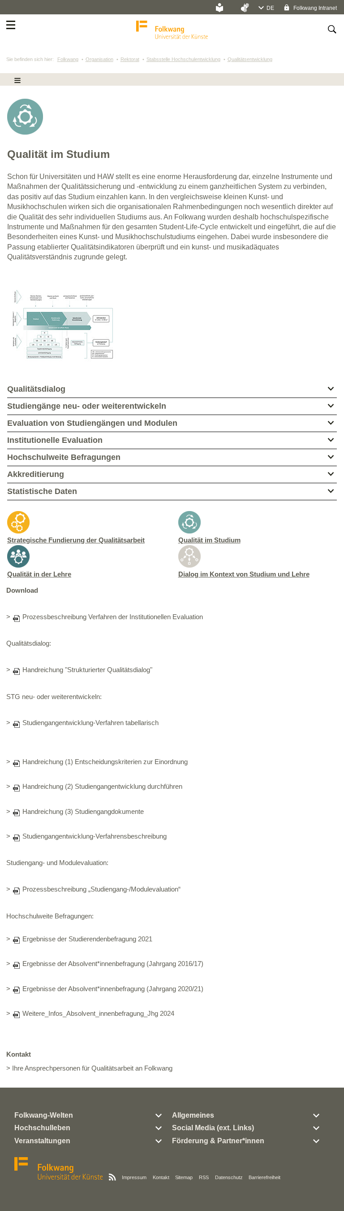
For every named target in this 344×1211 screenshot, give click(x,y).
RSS (204, 1177)
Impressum (134, 1177)
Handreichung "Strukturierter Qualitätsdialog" (87, 669)
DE (270, 8)
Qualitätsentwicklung (250, 59)
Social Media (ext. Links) (213, 1128)
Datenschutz (229, 1177)
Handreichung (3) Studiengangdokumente (83, 811)
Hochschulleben (42, 1128)
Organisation (99, 59)
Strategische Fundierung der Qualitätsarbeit (76, 540)
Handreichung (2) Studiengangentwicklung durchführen (102, 786)
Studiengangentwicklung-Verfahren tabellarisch (90, 722)
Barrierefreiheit (264, 1177)
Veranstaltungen (42, 1141)
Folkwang (67, 59)
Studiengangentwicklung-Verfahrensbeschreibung (94, 836)
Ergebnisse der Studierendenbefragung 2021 (87, 939)
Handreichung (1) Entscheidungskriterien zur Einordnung (105, 761)
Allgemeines (193, 1115)
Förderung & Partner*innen (218, 1141)
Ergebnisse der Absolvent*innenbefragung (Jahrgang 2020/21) (112, 988)
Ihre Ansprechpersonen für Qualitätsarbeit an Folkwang (92, 1068)
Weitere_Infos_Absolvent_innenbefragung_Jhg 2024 (98, 1013)
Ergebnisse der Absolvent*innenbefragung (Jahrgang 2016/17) (112, 963)
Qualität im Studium (209, 540)
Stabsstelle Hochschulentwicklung (183, 59)
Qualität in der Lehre (39, 574)
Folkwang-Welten (43, 1115)
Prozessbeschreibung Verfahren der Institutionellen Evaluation (112, 617)
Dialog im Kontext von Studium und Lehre (244, 574)
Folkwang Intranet (314, 8)
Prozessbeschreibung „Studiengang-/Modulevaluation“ (101, 889)
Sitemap (184, 1177)
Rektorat (129, 59)
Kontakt (161, 1177)
